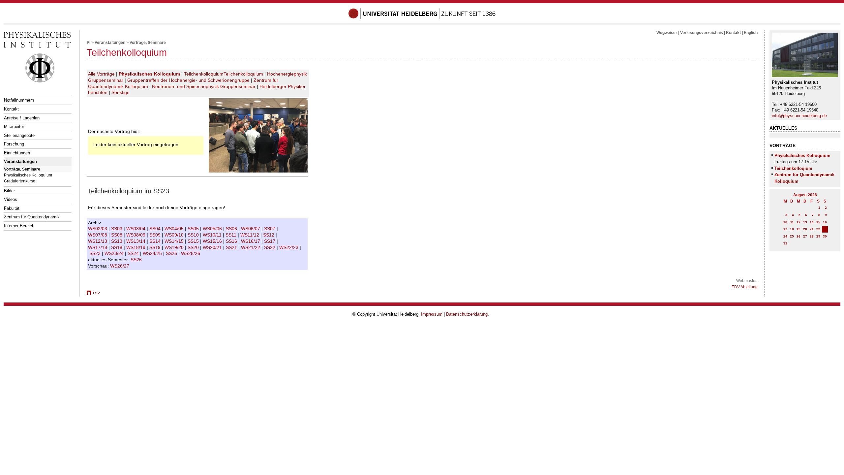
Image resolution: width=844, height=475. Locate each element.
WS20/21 (213, 247)
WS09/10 (175, 235)
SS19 (155, 247)
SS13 (117, 241)
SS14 (155, 241)
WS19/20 (175, 247)
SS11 (232, 235)
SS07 (270, 228)
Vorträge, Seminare (22, 169)
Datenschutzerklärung (467, 314)
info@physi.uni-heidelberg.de (799, 115)
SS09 (155, 235)
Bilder (9, 190)
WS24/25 (153, 253)
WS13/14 (136, 241)
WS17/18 (98, 247)
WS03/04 (136, 228)
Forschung (14, 144)
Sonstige (120, 92)
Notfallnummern (19, 100)
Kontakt (11, 109)
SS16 (232, 241)
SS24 (134, 253)
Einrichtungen (17, 152)
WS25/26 (191, 253)
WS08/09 (136, 235)
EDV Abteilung (745, 287)
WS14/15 (175, 241)
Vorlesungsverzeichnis (701, 33)
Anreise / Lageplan (22, 117)
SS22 (270, 247)
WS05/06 (213, 228)
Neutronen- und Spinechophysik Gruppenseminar (204, 86)
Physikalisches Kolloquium (28, 175)
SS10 (194, 235)
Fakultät (11, 208)
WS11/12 (250, 235)
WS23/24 (115, 253)
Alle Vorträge (101, 74)
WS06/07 (251, 228)
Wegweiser (666, 33)
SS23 (95, 253)
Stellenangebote (19, 135)
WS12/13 (98, 241)
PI (88, 43)
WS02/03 (98, 228)
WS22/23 (289, 247)
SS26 (137, 259)
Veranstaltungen (20, 161)
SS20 (194, 247)
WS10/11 (213, 235)
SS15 (194, 241)
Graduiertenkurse (19, 181)
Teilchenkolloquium (204, 74)
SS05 (194, 228)
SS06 (232, 228)
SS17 (270, 241)
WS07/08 (98, 235)
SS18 (117, 247)
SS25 (172, 253)
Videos (10, 199)
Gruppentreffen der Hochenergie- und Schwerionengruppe (188, 80)
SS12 (269, 235)
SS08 (117, 235)
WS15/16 (213, 241)
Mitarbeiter (14, 126)
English (751, 33)
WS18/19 (136, 247)
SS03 (117, 228)
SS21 (232, 247)
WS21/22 (251, 247)
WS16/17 (251, 241)
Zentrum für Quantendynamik (32, 216)
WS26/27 (120, 266)
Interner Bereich (19, 225)
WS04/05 (175, 228)
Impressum (431, 314)
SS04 (155, 228)
